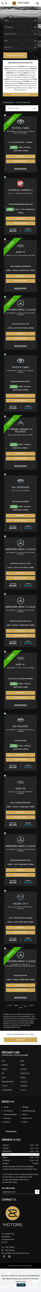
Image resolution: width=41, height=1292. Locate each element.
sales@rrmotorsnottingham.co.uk (16, 1253)
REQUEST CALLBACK (21, 161)
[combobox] (20, 20)
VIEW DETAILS (20, 156)
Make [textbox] (6, 20)
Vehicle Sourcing (28, 1111)
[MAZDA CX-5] (20, 891)
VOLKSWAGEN (7, 1090)
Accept (21, 1285)
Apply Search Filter (15, 55)
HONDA (4, 1069)
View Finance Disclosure (20, 94)
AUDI (3, 1061)
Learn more (21, 1282)
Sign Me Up (20, 1040)
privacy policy (28, 1265)
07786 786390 (9, 1247)
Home (6, 1107)
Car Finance (8, 1111)
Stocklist (25, 1107)
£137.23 (28, 642)
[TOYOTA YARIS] (20, 354)
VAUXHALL (24, 1086)
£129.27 (28, 767)
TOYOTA (4, 1086)
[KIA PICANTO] (20, 714)
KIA (3, 1073)
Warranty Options (10, 1114)
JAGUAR (23, 1069)
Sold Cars (7, 1118)
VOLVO (22, 1090)
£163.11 (28, 230)
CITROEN (5, 1065)
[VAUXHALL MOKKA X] (20, 177)
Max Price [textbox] (8, 47)
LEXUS (4, 1077)
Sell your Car (27, 1118)
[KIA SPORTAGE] (20, 474)
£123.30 (28, 882)
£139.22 (28, 527)
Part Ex (24, 1114)
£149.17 (28, 407)
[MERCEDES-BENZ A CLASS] (20, 536)
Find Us (24, 1122)
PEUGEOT (23, 1082)
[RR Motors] (20, 3)
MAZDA (23, 1077)
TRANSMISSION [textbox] (10, 34)
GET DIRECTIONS (8, 1188)
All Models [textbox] (8, 27)
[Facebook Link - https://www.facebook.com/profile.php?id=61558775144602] (4, 1257)
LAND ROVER (24, 1073)
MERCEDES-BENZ (8, 1082)
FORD (22, 1065)
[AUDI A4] (20, 776)
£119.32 (28, 939)
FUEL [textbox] (6, 41)
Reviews (7, 1122)
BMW (22, 1061)
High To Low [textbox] (13, 108)
